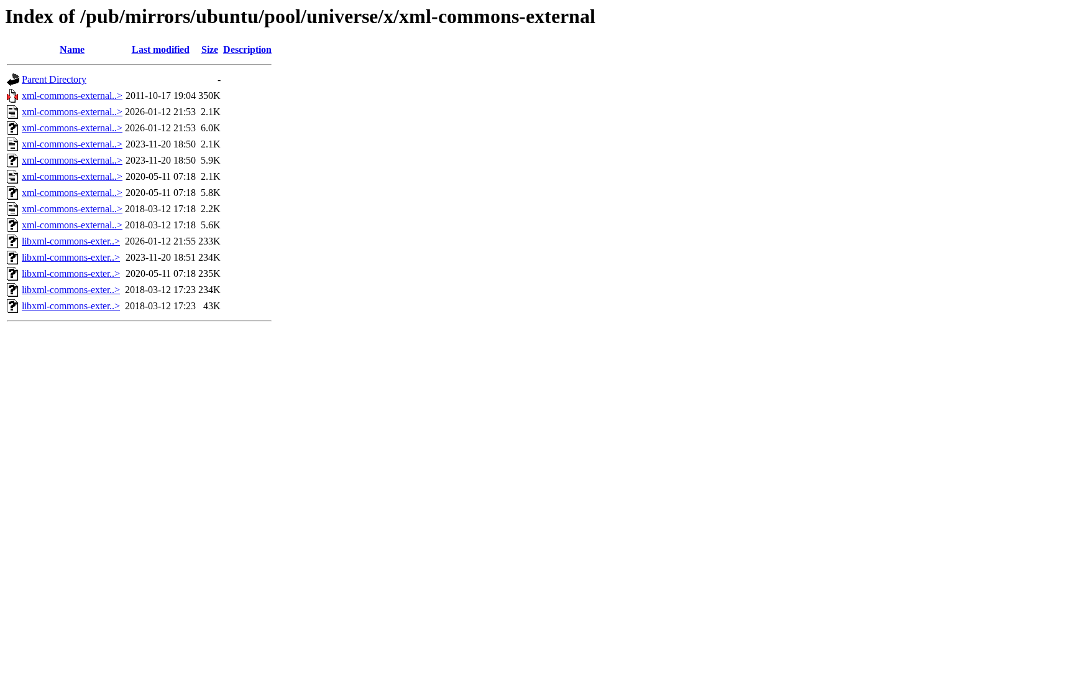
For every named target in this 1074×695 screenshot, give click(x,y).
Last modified (161, 49)
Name (72, 49)
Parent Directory (54, 79)
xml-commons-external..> (72, 95)
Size (209, 49)
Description (247, 49)
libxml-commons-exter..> (71, 241)
